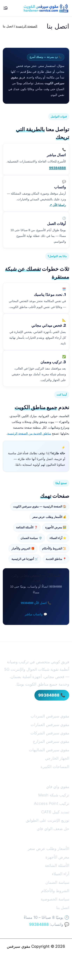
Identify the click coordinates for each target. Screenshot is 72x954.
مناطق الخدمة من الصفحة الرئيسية (29, 433)
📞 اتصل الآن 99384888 (36, 603)
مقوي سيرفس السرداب (50, 716)
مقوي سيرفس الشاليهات (49, 749)
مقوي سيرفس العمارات (50, 724)
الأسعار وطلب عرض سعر (48, 848)
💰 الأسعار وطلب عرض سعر (49, 516)
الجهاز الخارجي (57, 758)
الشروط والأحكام (55, 890)
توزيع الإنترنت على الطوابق (47, 820)
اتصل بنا (62, 907)
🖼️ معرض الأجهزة (55, 527)
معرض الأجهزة (57, 857)
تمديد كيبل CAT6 (55, 811)
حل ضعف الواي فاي (53, 828)
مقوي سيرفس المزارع (51, 741)
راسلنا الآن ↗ (57, 205)
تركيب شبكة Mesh (53, 795)
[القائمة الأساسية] (5, 8)
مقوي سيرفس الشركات (49, 733)
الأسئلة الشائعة (57, 865)
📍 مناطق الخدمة (56, 558)
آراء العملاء (60, 873)
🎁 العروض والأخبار (23, 548)
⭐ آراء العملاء (58, 538)
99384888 (57, 168)
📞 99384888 (51, 695)
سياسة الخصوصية (55, 899)
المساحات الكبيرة (55, 766)
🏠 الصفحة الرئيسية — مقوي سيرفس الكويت (39, 506)
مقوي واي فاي (57, 786)
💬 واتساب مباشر (36, 614)
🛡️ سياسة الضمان (31, 538)
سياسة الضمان (57, 882)
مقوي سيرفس (18, 946)
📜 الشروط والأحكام (54, 548)
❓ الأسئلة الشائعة (26, 527)
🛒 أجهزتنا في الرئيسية (25, 558)
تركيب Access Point (51, 803)
